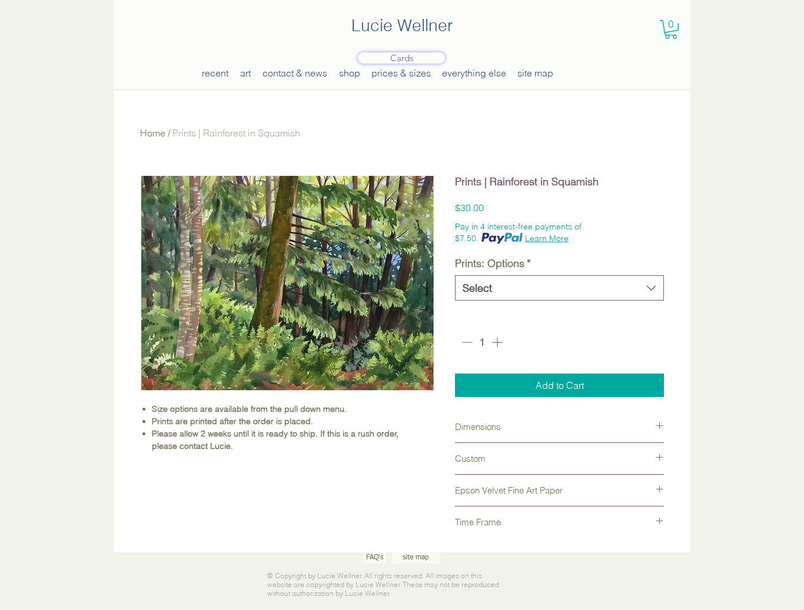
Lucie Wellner (402, 25)
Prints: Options (493, 263)
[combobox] (559, 288)
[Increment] (498, 342)
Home (152, 133)
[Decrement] (466, 342)
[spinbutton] (482, 342)
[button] (671, 29)
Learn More (547, 238)
